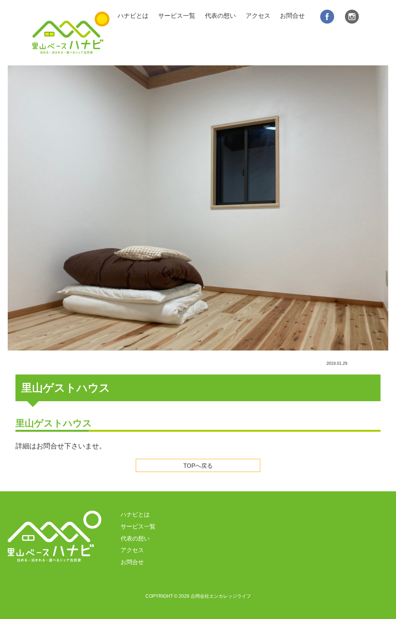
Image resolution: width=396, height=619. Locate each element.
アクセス (258, 15)
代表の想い (220, 15)
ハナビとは (133, 15)
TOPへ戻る (198, 466)
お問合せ (292, 15)
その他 (365, 363)
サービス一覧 (176, 15)
